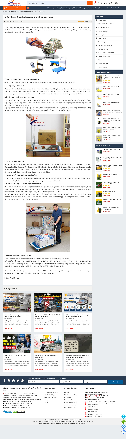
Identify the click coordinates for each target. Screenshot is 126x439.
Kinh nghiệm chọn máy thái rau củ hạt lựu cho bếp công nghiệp (17, 315)
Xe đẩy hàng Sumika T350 (111, 86)
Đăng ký (115, 382)
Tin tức (46, 400)
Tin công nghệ (102, 42)
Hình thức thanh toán (70, 395)
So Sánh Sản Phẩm (103, 27)
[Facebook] (4, 380)
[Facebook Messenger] (123, 426)
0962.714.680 (101, 403)
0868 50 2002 (98, 416)
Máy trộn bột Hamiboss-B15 (111, 174)
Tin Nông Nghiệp (103, 49)
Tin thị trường (102, 38)
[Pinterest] (22, 380)
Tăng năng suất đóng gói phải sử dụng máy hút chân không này (55, 8)
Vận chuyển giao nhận (50, 397)
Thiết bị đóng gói (103, 63)
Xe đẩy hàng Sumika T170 (111, 94)
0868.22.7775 (95, 406)
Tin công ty (101, 34)
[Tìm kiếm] (90, 3)
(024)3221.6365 (110, 403)
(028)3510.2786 (113, 401)
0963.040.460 (95, 408)
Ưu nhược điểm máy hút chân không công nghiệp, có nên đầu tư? (77, 356)
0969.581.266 (94, 409)
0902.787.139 (96, 401)
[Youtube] (8, 380)
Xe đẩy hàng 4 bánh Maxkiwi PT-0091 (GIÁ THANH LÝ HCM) (112, 111)
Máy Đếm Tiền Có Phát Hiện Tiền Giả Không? (16, 356)
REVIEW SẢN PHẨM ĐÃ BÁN (106, 53)
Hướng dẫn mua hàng (70, 402)
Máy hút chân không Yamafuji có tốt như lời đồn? (90, 8)
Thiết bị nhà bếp (102, 31)
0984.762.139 (94, 411)
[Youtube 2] (13, 380)
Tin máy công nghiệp (104, 56)
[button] (119, 3)
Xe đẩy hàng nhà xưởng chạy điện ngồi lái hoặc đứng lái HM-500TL (112, 77)
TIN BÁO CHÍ (102, 20)
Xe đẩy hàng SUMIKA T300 (111, 102)
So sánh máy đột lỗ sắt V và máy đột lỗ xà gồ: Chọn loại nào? (47, 315)
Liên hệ (46, 402)
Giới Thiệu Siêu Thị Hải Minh (51, 392)
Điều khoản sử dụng (70, 407)
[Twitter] (17, 380)
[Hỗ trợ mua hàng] (123, 421)
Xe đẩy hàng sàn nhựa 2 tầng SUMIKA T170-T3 (111, 128)
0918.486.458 (93, 403)
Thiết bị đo (101, 60)
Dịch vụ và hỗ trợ (69, 400)
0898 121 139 (98, 414)
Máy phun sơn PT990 (109, 191)
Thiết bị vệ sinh (102, 67)
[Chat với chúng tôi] (123, 431)
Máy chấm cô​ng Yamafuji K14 (111, 149)
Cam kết (66, 392)
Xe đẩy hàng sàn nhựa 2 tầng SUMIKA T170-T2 (111, 136)
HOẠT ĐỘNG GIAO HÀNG (105, 24)
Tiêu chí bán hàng (49, 395)
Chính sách (67, 397)
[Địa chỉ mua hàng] (123, 416)
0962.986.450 (94, 404)
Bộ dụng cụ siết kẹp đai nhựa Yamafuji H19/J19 (111, 183)
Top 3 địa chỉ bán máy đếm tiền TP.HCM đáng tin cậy (47, 356)
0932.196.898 (104, 401)
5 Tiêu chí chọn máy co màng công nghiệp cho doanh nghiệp (77, 315)
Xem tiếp (7, 328)
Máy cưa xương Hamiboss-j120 (112, 199)
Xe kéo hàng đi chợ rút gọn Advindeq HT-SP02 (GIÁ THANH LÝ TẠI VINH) (112, 120)
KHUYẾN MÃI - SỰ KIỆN (105, 45)
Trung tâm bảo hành (70, 405)
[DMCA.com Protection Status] (19, 411)
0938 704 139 (94, 413)
